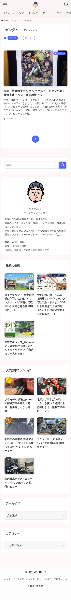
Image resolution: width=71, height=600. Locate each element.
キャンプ (30, 579)
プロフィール (60, 579)
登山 (39, 579)
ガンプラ (47, 579)
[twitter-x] (26, 572)
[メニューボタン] (4, 4)
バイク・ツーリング (14, 579)
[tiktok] (35, 572)
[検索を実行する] (62, 165)
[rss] (45, 572)
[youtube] (40, 572)
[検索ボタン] (66, 4)
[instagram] (31, 572)
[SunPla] (35, 4)
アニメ (12, 37)
